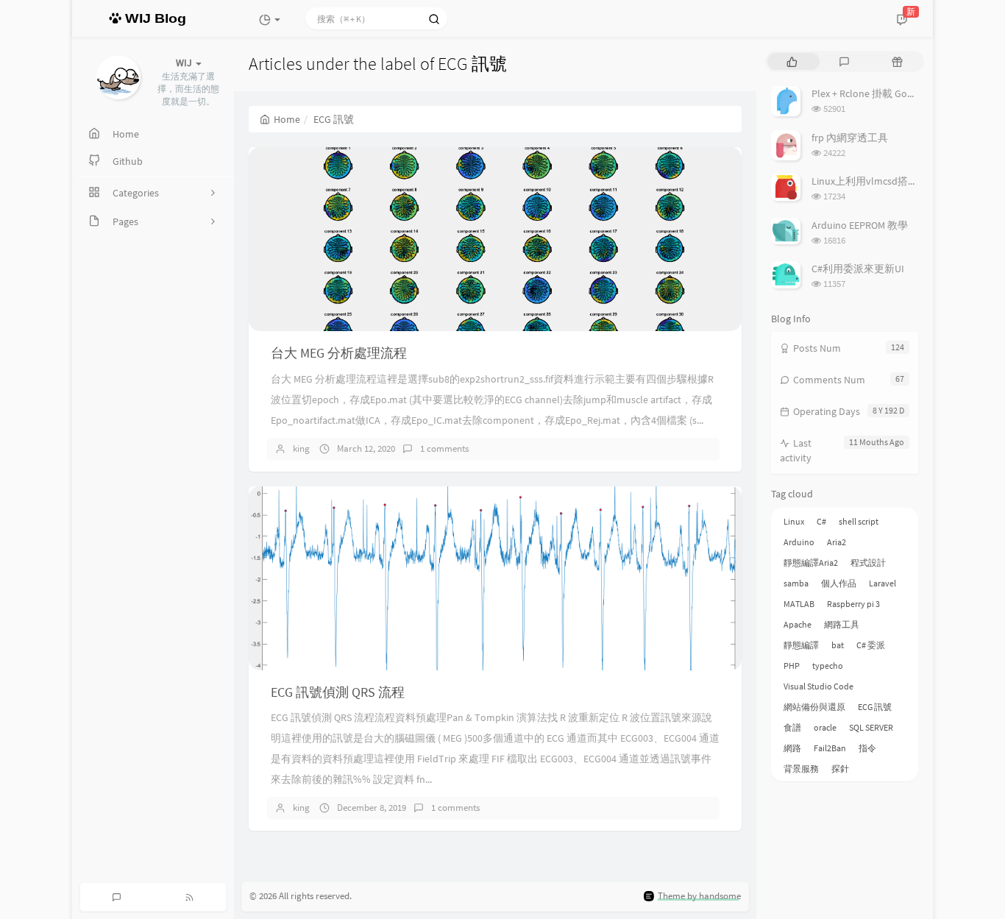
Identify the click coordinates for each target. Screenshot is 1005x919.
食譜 (792, 727)
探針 (840, 768)
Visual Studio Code (818, 686)
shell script (858, 521)
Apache (798, 624)
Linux (794, 521)
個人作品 (838, 583)
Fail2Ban (830, 747)
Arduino (799, 541)
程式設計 (868, 562)
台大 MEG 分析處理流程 (339, 352)
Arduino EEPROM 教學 (860, 225)
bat (837, 644)
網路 (792, 747)
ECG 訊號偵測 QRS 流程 (338, 692)
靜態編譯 (801, 644)
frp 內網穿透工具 (850, 137)
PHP (792, 665)
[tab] (792, 61)
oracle (825, 727)
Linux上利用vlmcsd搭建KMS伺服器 (889, 181)
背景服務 (801, 768)
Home (287, 119)
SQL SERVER (871, 727)
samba (796, 583)
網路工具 (841, 624)
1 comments (444, 448)
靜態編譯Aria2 (811, 562)
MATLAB (799, 603)
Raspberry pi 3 (853, 603)
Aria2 (836, 541)
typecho (827, 665)
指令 (867, 747)
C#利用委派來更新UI (858, 268)
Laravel (882, 583)
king (301, 448)
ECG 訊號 (875, 706)
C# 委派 (870, 644)
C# (821, 521)
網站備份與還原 (814, 706)
